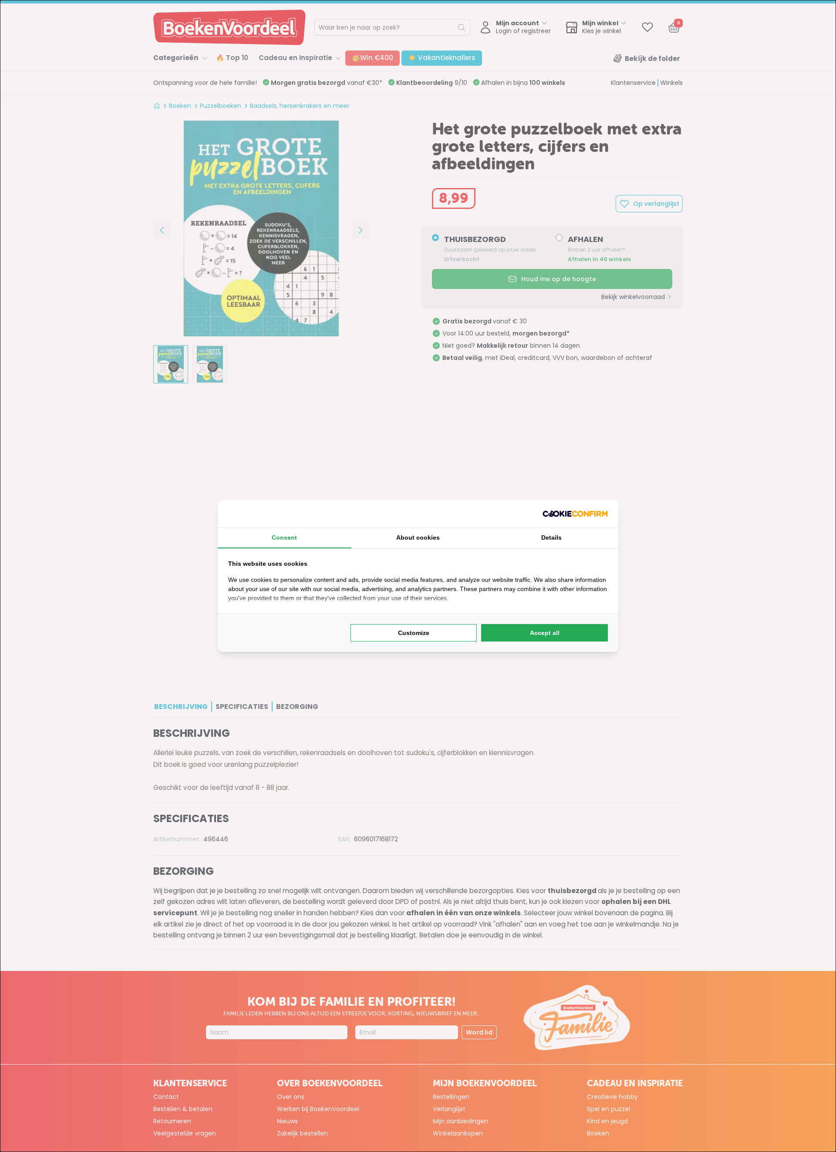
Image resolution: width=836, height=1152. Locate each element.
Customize (413, 632)
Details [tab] (551, 537)
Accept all (545, 632)
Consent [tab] (284, 537)
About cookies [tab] (418, 537)
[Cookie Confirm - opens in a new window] (575, 514)
